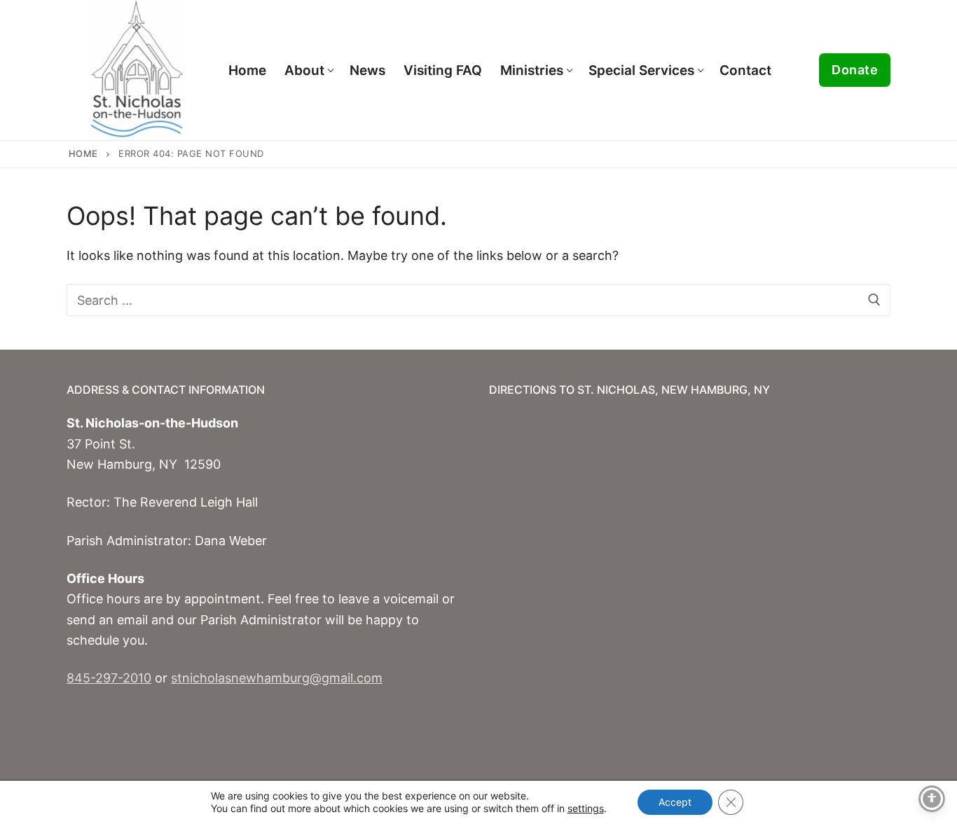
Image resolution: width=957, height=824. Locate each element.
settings (585, 808)
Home (83, 153)
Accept (675, 802)
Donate (855, 69)
